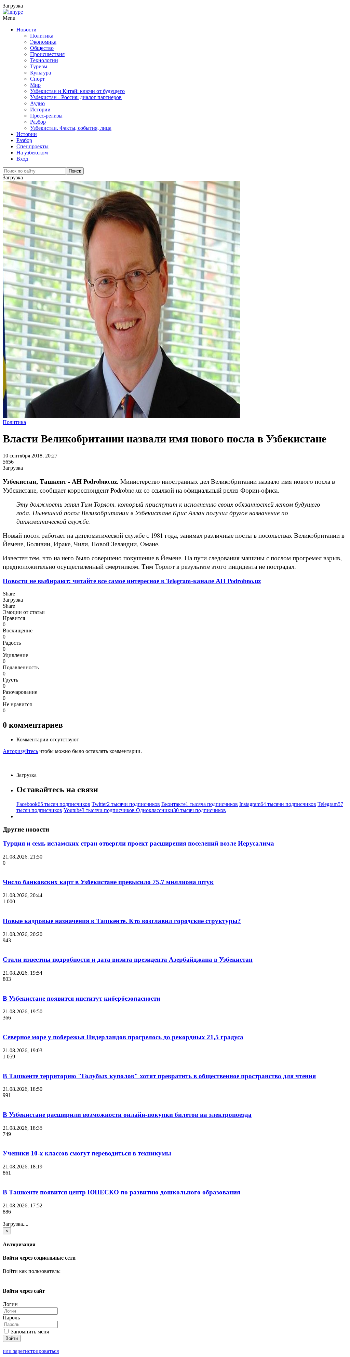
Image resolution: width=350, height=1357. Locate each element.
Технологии (44, 60)
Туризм (38, 66)
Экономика (43, 42)
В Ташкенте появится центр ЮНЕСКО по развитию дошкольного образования (121, 1192)
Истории (40, 109)
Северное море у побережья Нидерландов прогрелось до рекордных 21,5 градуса (123, 1037)
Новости (26, 29)
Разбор (38, 122)
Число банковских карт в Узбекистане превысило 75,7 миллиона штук (108, 882)
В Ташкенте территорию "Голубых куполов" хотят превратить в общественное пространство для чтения (159, 1076)
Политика (41, 36)
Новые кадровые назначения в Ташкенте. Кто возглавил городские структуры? (122, 920)
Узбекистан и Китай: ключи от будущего (77, 91)
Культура (40, 73)
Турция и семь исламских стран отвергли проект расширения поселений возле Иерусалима (138, 843)
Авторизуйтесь (20, 751)
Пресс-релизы (46, 116)
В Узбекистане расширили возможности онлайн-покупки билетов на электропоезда (127, 1114)
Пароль (11, 1317)
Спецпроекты (32, 146)
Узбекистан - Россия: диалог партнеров (76, 97)
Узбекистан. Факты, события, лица (70, 128)
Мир (35, 85)
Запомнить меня (29, 1331)
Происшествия (47, 54)
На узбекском (32, 152)
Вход (22, 159)
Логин (10, 1304)
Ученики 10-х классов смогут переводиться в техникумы (87, 1153)
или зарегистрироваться (31, 1351)
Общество (42, 48)
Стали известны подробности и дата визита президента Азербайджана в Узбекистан (128, 959)
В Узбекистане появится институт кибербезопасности (81, 998)
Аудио (37, 103)
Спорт (37, 79)
